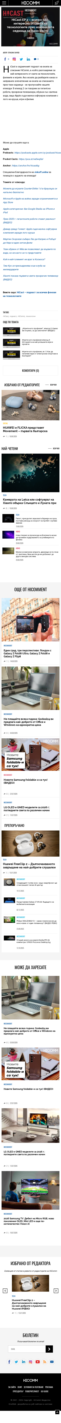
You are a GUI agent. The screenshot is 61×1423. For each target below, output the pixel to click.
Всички (53, 384)
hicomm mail (52, 1364)
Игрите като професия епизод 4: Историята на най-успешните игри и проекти (37, 342)
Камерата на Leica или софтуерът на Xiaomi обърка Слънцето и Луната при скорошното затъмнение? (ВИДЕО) (29, 505)
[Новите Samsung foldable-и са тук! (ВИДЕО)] (31, 757)
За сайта (12, 1389)
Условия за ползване (33, 1389)
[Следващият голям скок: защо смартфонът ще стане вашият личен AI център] (9, 885)
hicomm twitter (16, 1364)
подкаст (13, 316)
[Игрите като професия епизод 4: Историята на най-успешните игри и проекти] (11, 343)
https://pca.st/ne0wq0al (31, 159)
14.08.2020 (30, 38)
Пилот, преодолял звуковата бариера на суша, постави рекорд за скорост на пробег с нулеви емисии (36, 523)
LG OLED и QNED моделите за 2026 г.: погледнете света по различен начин (27, 811)
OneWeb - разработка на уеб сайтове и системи (30, 1406)
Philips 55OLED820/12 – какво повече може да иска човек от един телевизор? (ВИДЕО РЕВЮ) (37, 924)
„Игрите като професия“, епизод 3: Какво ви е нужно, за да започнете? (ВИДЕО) (40, 329)
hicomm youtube (38, 1364)
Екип (20, 1389)
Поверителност (32, 1393)
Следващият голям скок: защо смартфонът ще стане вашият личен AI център (37, 886)
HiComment (30, 10)
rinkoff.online (41, 172)
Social (5, 425)
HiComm (21, 316)
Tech (4, 497)
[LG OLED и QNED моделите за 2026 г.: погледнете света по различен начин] (31, 1128)
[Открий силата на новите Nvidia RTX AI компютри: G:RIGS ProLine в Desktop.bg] (9, 940)
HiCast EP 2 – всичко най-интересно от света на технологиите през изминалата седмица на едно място (30, 25)
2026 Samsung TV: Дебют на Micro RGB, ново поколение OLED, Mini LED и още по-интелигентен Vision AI (29, 1223)
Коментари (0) (30, 370)
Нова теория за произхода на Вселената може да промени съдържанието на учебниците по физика (36, 539)
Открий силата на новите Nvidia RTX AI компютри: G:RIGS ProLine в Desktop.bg (34, 943)
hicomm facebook (9, 1364)
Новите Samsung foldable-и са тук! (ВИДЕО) (28, 1091)
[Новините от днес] (56, 3)
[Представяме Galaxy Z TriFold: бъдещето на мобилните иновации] (9, 903)
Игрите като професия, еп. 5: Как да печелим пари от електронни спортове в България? (40, 354)
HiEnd (18, 534)
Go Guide (44, 1393)
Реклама (49, 1389)
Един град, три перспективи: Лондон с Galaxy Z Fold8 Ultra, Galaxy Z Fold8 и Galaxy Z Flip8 (27, 655)
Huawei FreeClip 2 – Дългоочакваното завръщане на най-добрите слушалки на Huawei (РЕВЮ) (29, 870)
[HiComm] (30, 4)
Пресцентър (18, 1393)
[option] (30, 522)
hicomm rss (45, 1364)
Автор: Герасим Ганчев (11, 52)
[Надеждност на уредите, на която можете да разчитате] (31, 406)
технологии (30, 316)
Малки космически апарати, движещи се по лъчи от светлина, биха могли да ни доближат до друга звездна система (37, 556)
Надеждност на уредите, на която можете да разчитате (27, 431)
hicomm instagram (31, 1364)
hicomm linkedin (23, 1364)
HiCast (5, 316)
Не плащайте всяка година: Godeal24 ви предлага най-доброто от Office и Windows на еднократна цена (28, 724)
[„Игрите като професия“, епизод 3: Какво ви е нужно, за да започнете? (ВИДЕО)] (11, 332)
